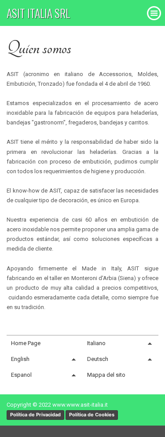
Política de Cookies (91, 415)
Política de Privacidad (35, 415)
